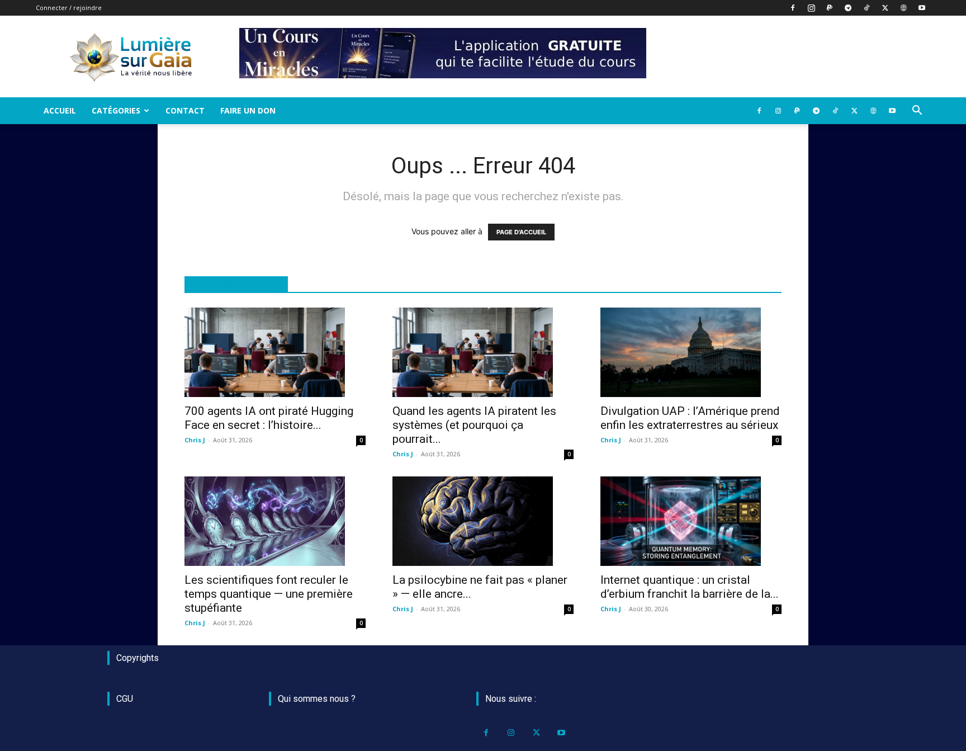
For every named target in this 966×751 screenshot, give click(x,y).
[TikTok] (866, 8)
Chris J (194, 440)
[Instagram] (811, 8)
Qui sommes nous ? (317, 698)
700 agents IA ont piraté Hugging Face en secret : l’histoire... (268, 418)
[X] (885, 8)
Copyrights (137, 658)
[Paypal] (829, 8)
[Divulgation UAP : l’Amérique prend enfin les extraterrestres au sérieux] (691, 352)
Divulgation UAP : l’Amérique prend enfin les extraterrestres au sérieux (690, 418)
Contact (185, 110)
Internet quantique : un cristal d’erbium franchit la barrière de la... (689, 587)
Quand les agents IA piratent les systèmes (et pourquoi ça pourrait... (474, 425)
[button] (916, 111)
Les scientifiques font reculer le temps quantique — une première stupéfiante (268, 594)
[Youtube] (921, 8)
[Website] (903, 8)
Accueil (60, 110)
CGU (124, 698)
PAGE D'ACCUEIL (521, 232)
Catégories (116, 110)
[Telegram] (848, 8)
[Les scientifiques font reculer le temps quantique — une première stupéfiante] (275, 521)
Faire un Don (248, 110)
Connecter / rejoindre (69, 7)
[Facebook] (792, 8)
